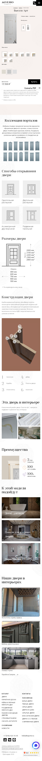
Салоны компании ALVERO (11, 746)
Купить (34, 82)
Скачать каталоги (9, 721)
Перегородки (13, 559)
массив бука (32, 16)
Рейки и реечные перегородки (8, 704)
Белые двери (27, 701)
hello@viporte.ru (28, 736)
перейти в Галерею (9, 674)
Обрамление (4, 47)
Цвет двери (4, 64)
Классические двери (30, 716)
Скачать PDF (30, 88)
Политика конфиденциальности (12, 748)
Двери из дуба (28, 710)
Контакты (26, 694)
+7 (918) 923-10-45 (34, 3)
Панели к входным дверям (10, 714)
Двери (4, 697)
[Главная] (7, 3)
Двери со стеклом (29, 719)
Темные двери (28, 704)
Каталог (5, 694)
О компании (7, 725)
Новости (5, 728)
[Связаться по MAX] (36, 745)
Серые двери (27, 707)
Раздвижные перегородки (7, 709)
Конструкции (24, 20)
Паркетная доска (9, 700)
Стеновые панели (9, 718)
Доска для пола (14, 513)
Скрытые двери (28, 713)
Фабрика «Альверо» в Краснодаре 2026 (10, 753)
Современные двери (30, 722)
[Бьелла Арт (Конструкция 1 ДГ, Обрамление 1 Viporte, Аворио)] (10, 28)
